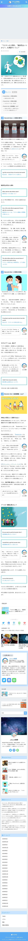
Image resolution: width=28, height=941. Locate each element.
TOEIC (4, 916)
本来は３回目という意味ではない (12, 108)
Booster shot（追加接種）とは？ (11, 106)
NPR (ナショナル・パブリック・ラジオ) (11, 464)
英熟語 (22, 630)
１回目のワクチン (15, 148)
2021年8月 (4, 853)
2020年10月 (5, 877)
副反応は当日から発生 (9, 98)
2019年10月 (5, 906)
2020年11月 (5, 874)
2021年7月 (4, 856)
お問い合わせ (20, 937)
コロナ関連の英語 (10, 630)
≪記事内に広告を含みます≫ (14, 6)
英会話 (17, 630)
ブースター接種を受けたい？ (11, 110)
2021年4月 (4, 862)
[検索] (25, 713)
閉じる (14, 92)
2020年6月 (4, 888)
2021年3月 (4, 865)
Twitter (4, 682)
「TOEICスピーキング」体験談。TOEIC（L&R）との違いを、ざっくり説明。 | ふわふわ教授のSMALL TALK (13, 827)
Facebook (9, 682)
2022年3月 (4, 844)
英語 (9, 628)
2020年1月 (4, 900)
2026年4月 (4, 838)
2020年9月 (4, 879)
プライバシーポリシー (10, 937)
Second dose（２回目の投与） (10, 96)
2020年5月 (4, 891)
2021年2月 (4, 868)
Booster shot (18, 434)
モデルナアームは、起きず (10, 103)
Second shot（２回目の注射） (10, 101)
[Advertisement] (14, 24)
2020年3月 (4, 897)
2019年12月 (5, 903)
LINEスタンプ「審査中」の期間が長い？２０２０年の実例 (13, 808)
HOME (15, 935)
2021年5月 (4, 859)
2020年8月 (4, 882)
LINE (14, 682)
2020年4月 (4, 894)
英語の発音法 (5, 925)
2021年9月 (4, 850)
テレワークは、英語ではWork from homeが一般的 (12, 802)
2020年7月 (4, 885)
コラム (4, 919)
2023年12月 (5, 841)
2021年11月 (5, 847)
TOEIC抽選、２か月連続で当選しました (10, 825)
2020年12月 (5, 871)
